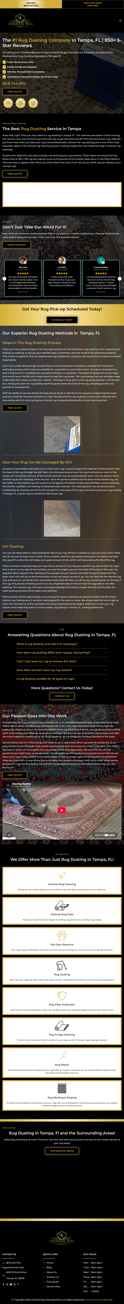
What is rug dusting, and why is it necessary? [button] (47, 644)
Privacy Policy (93, 1299)
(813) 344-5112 (14, 83)
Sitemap (107, 1299)
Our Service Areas (62, 1151)
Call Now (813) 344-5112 (31, 4)
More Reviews (17, 245)
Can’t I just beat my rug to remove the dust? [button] (47, 661)
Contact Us (62, 696)
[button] (120, 20)
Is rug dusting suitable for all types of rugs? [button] (46, 678)
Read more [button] (23, 292)
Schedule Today (62, 320)
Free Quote (15, 91)
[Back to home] (20, 20)
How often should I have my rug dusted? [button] (44, 670)
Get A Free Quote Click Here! (93, 4)
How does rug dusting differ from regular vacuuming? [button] (53, 652)
